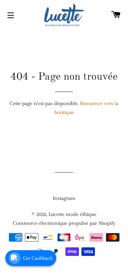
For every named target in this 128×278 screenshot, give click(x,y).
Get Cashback (38, 258)
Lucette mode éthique (72, 214)
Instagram (64, 198)
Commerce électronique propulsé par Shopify (64, 223)
